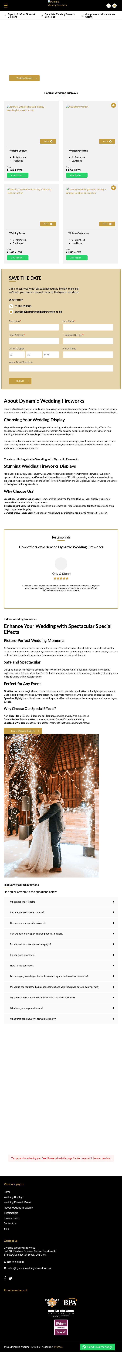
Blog (6, 1228)
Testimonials (11, 1213)
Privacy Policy (12, 1218)
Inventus (58, 1347)
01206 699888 (23, 306)
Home (7, 1192)
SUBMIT (20, 381)
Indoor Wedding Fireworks (18, 1207)
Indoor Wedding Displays (23, 731)
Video (46, 141)
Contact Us (10, 1223)
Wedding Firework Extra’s (18, 1202)
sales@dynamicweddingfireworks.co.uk (38, 311)
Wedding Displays (14, 1197)
